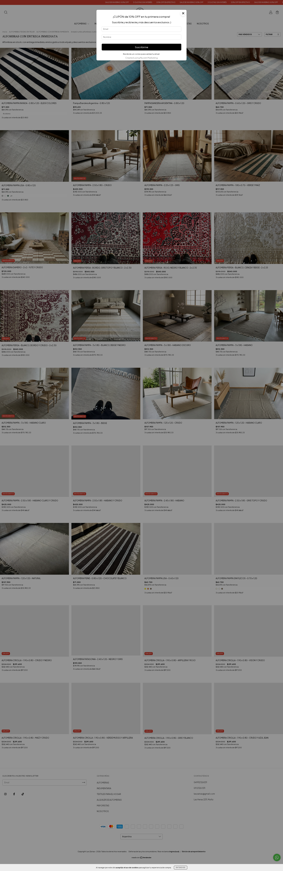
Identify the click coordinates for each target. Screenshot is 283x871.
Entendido (180, 867)
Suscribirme (141, 47)
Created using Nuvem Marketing (141, 57)
